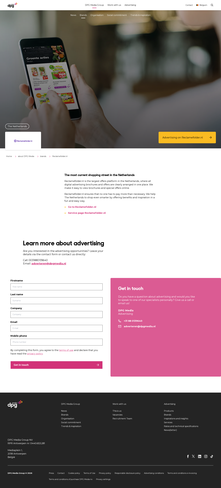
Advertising (130, 5)
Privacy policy (105, 473)
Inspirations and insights (176, 418)
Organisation (96, 15)
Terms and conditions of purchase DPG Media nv (70, 479)
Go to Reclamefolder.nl (82, 207)
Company (16, 308)
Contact (189, 5)
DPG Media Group (94, 5)
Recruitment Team (122, 418)
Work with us (114, 5)
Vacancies (117, 415)
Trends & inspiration (140, 15)
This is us (117, 411)
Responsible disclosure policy (127, 473)
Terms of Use (89, 473)
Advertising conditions (154, 473)
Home (9, 156)
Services (168, 422)
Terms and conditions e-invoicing (182, 473)
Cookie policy (74, 473)
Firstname (16, 280)
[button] (187, 137)
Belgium (203, 5)
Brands (83, 15)
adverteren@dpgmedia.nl (48, 263)
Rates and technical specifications (181, 426)
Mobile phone (18, 336)
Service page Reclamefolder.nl (87, 213)
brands (43, 156)
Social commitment (117, 15)
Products (169, 411)
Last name (16, 294)
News (73, 15)
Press (51, 473)
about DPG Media (26, 156)
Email (13, 322)
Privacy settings (103, 479)
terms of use (66, 350)
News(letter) (170, 430)
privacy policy (35, 353)
